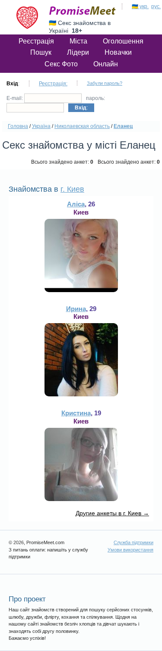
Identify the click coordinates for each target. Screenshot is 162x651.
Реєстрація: (53, 84)
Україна (41, 126)
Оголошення (123, 41)
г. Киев (72, 189)
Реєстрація (36, 41)
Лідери (78, 52)
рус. (156, 6)
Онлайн (105, 64)
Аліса (76, 204)
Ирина (76, 308)
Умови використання (130, 549)
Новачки (118, 52)
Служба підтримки (133, 542)
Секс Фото (61, 64)
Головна (18, 126)
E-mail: (15, 98)
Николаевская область (82, 126)
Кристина (76, 413)
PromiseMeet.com (82, 10)
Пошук (40, 52)
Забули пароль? (104, 83)
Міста (78, 41)
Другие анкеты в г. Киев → (112, 513)
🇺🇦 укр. (140, 6)
